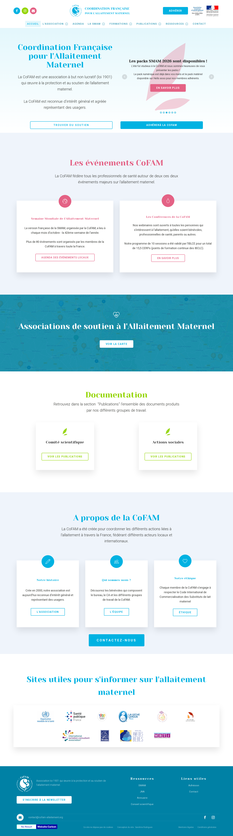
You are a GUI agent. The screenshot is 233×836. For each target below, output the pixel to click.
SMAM (142, 794)
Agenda (78, 23)
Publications (146, 23)
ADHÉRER (175, 10)
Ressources (175, 23)
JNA (142, 800)
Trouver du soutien (71, 133)
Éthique (185, 620)
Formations (119, 23)
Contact (199, 23)
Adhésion (193, 794)
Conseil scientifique (142, 812)
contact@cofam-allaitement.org (45, 825)
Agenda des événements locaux (65, 265)
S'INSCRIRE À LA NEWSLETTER (44, 808)
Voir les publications (65, 464)
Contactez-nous (116, 648)
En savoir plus (168, 266)
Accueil (33, 23)
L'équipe (116, 620)
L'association (53, 23)
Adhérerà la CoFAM (161, 133)
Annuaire (142, 806)
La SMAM (94, 23)
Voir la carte (116, 352)
